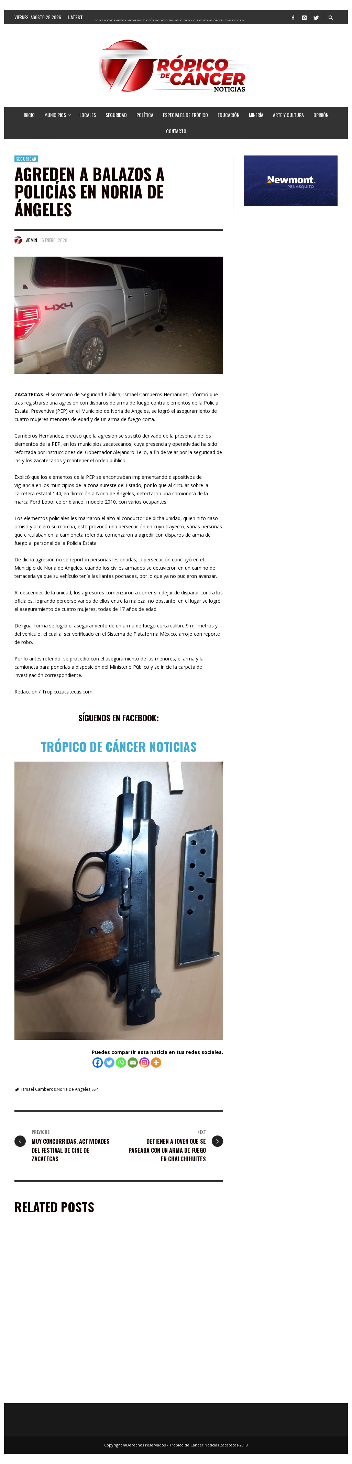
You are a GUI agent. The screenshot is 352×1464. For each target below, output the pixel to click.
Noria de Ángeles (73, 1089)
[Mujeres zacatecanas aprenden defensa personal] (163, 1355)
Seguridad (26, 159)
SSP (94, 1089)
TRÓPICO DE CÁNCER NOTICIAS (119, 746)
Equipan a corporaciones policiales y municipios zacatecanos (168, 1309)
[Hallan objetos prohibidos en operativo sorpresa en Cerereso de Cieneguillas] (53, 1355)
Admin (31, 240)
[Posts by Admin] (18, 240)
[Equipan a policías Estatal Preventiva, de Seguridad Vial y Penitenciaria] (53, 1272)
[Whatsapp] (121, 1062)
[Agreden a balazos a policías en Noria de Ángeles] (118, 315)
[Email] (133, 1062)
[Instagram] (304, 17)
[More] (156, 1062)
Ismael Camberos (38, 1089)
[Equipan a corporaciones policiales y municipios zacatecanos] (163, 1272)
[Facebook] (293, 17)
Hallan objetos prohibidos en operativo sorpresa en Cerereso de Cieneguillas (62, 1392)
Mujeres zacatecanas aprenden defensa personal (170, 1392)
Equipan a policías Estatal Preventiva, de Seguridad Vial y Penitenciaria (62, 1309)
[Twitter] (315, 17)
